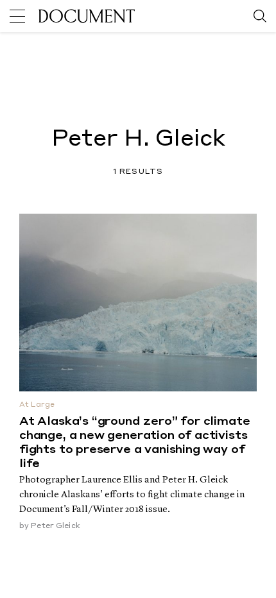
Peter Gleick (55, 526)
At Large (37, 405)
